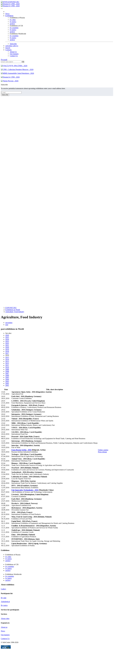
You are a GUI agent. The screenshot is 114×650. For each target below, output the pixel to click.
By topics (4, 605)
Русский (4, 60)
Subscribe (13, 44)
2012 (7, 363)
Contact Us (14, 56)
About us (4, 627)
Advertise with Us (11, 46)
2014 (7, 359)
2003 (7, 381)
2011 (7, 365)
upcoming (8, 323)
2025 (7, 337)
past (6, 325)
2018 (7, 351)
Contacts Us (5, 639)
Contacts (8, 50)
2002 (7, 383)
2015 (7, 357)
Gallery (3, 589)
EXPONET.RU (11, 308)
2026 (7, 335)
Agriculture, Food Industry (14, 312)
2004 (7, 379)
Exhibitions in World (12, 310)
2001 (7, 385)
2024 (7, 339)
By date (3, 598)
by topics (13, 22)
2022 (7, 343)
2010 (7, 367)
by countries (14, 28)
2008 (7, 371)
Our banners (14, 54)
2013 (7, 361)
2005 (7, 377)
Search (7, 48)
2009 (7, 369)
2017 (7, 353)
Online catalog (103, 450)
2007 (7, 373)
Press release (102, 452)
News (7, 14)
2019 (7, 349)
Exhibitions (9, 16)
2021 (7, 345)
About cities (5, 618)
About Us (13, 52)
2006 (7, 375)
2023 (7, 341)
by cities (13, 20)
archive (12, 24)
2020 (7, 347)
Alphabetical (5, 602)
